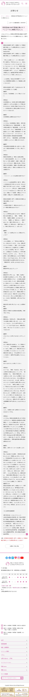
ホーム (2, 16)
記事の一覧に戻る (14, 546)
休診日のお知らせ (17, 587)
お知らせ (7, 16)
